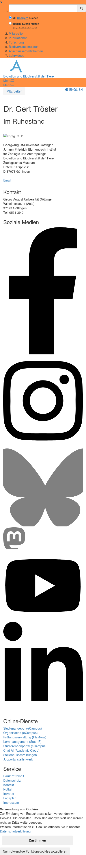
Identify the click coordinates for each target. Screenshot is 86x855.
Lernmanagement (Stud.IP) (22, 741)
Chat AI (8, 750)
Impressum (11, 802)
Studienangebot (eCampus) (22, 728)
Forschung (16, 42)
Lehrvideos (16, 55)
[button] (8, 80)
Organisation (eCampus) (20, 732)
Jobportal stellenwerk (18, 759)
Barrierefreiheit (13, 776)
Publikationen (18, 38)
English (75, 89)
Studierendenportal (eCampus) (25, 746)
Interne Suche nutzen (26, 24)
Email (7, 180)
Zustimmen (37, 840)
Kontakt (8, 785)
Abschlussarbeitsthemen (26, 51)
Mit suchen (25, 18)
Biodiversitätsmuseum (24, 46)
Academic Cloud (27, 750)
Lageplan (9, 798)
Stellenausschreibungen (20, 755)
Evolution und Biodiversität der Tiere (28, 76)
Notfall (7, 789)
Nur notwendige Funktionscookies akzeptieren (35, 851)
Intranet (8, 793)
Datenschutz (12, 780)
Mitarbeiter (16, 33)
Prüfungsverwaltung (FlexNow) (24, 737)
